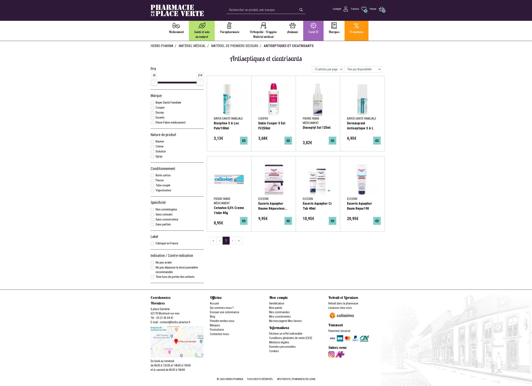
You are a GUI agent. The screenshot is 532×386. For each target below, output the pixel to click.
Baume (160, 141)
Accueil (214, 303)
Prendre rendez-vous (222, 321)
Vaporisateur (163, 190)
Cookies (274, 351)
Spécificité (158, 202)
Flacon (160, 180)
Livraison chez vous (340, 307)
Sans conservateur (167, 219)
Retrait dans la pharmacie (343, 303)
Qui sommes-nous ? (222, 307)
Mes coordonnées (280, 316)
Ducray (160, 112)
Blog (212, 316)
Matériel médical (192, 46)
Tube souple (163, 185)
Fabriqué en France (167, 243)
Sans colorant (164, 214)
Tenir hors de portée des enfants (175, 277)
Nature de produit (163, 135)
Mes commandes (279, 312)
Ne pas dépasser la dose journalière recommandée (177, 270)
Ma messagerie (278, 321)
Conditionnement (163, 169)
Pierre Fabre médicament (171, 122)
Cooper (160, 107)
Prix (153, 69)
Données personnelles (282, 346)
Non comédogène (166, 209)
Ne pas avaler (164, 262)
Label (154, 237)
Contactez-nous (219, 334)
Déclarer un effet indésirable (285, 333)
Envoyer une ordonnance (224, 312)
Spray (159, 156)
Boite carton (163, 175)
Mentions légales (279, 342)
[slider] (154, 82)
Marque (156, 96)
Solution (161, 151)
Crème (160, 146)
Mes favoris (295, 321)
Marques (215, 325)
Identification (276, 303)
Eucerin (160, 117)
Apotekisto (296, 379)
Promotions (217, 329)
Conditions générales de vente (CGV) (290, 338)
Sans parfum (163, 224)
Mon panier (275, 307)
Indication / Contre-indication (172, 256)
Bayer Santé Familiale (168, 102)
